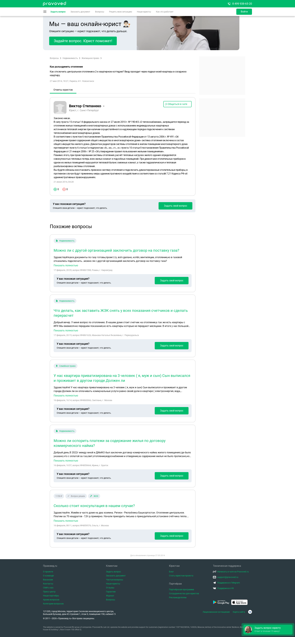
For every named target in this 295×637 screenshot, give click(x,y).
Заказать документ (80, 11)
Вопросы (99, 11)
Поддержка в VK (225, 588)
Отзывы (110, 587)
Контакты (48, 583)
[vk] (250, 612)
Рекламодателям (177, 597)
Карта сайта (239, 612)
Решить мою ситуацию (120, 11)
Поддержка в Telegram (228, 582)
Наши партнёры (51, 595)
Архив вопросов (51, 599)
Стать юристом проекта (181, 575)
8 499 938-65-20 (242, 3)
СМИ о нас (48, 587)
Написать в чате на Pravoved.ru (233, 571)
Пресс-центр (49, 591)
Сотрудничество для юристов (184, 593)
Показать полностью (66, 265)
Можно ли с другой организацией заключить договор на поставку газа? (116, 250)
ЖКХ (96, 496)
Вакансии (48, 579)
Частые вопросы (114, 579)
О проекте (48, 571)
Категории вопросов (53, 603)
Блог (171, 571)
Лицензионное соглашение (216, 612)
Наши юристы (144, 11)
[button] (268, 630)
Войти (244, 11)
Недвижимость (70, 58)
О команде (48, 575)
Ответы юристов (63, 89)
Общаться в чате (177, 104)
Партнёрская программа (181, 589)
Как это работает (164, 11)
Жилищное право (90, 58)
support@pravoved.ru (227, 577)
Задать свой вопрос (175, 205)
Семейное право (67, 366)
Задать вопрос (58, 11)
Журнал (110, 595)
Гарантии (111, 591)
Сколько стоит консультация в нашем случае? (94, 506)
